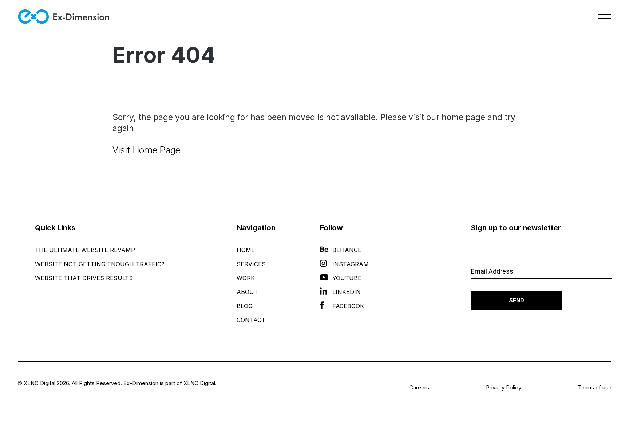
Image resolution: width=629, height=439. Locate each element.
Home (246, 250)
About (247, 291)
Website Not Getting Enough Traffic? (100, 264)
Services (251, 264)
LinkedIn (346, 291)
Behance (346, 250)
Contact (251, 320)
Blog (245, 306)
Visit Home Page (146, 150)
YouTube (346, 278)
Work (246, 278)
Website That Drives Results (84, 278)
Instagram (350, 264)
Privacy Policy (503, 387)
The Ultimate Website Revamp (85, 250)
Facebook (348, 306)
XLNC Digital (199, 383)
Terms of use (595, 387)
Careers (419, 387)
